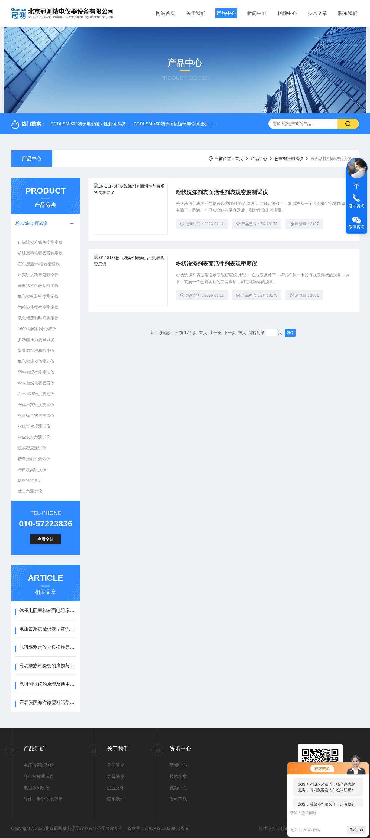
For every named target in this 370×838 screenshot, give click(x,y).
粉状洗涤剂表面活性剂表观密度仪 (216, 264)
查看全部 (45, 539)
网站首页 (165, 13)
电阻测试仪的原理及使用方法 (47, 684)
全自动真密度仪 (32, 469)
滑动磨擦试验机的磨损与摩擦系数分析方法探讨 (47, 665)
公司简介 (115, 765)
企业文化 (115, 787)
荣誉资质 (115, 776)
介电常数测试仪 (39, 776)
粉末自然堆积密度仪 (36, 383)
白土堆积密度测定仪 (36, 393)
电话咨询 (356, 205)
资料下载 (178, 799)
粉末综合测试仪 (289, 158)
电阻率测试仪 (37, 787)
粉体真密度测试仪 (34, 426)
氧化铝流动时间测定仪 (38, 318)
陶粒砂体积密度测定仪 (38, 307)
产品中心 (226, 13)
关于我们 (196, 13)
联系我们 (348, 13)
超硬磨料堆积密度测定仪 (40, 253)
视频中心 (287, 13)
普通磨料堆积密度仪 (36, 350)
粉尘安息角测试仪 (34, 437)
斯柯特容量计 (30, 480)
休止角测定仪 (30, 491)
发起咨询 (356, 830)
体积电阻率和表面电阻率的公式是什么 (47, 610)
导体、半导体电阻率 (43, 799)
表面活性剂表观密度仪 (38, 285)
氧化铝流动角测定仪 (36, 361)
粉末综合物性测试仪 (36, 415)
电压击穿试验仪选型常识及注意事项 (47, 628)
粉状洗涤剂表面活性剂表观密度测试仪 (222, 192)
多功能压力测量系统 (36, 339)
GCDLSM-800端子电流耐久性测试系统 (87, 124)
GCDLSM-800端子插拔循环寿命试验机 (170, 124)
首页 (239, 158)
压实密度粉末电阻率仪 (38, 274)
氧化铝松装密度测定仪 (38, 296)
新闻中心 (257, 13)
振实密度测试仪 (32, 448)
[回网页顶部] (356, 185)
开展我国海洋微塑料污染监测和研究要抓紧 (47, 702)
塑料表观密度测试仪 (36, 372)
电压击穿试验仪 (39, 765)
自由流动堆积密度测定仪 (40, 242)
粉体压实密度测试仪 (36, 404)
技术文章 (317, 13)
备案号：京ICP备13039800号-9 (157, 828)
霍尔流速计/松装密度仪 (39, 263)
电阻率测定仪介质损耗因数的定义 (47, 647)
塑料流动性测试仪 (34, 458)
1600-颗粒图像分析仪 (37, 328)
